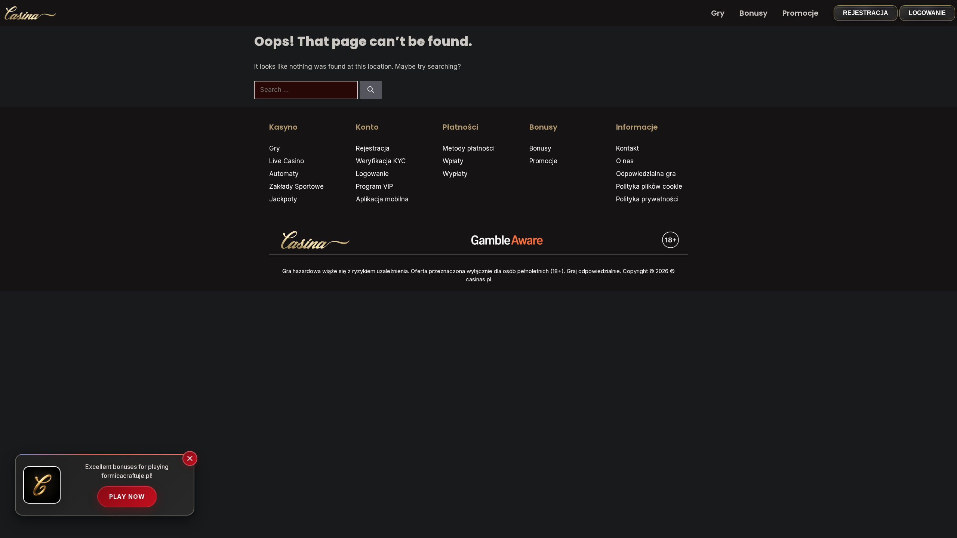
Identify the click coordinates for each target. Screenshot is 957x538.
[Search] (371, 90)
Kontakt (627, 148)
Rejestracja (865, 13)
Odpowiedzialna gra (646, 173)
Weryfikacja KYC (381, 161)
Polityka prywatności (647, 199)
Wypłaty (455, 173)
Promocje (800, 13)
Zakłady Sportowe (296, 186)
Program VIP (374, 186)
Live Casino (286, 161)
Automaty (284, 173)
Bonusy (753, 13)
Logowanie (927, 13)
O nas (625, 161)
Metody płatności (469, 148)
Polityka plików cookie (649, 186)
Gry (717, 13)
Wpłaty (453, 161)
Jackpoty (283, 199)
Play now (127, 496)
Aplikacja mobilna (382, 199)
